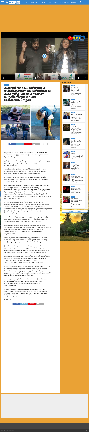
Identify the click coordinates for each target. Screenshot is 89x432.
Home (27, 2)
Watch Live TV (34, 2)
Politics (56, 2)
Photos (49, 2)
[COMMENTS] (44, 143)
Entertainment (64, 2)
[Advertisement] (44, 19)
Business (73, 2)
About (86, 430)
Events (43, 2)
